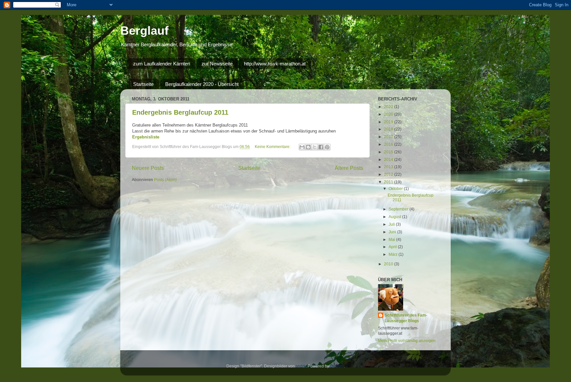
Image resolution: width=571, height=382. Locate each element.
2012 (389, 174)
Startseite (143, 84)
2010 (389, 264)
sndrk (301, 366)
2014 (389, 159)
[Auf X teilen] (314, 147)
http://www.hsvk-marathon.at (275, 63)
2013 (389, 167)
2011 (389, 182)
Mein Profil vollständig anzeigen (407, 340)
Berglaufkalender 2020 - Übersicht (202, 84)
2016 (389, 144)
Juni (393, 232)
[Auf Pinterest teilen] (327, 147)
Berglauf (144, 30)
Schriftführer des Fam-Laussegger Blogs (406, 318)
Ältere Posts (349, 168)
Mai (392, 239)
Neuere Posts (148, 168)
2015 (389, 152)
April (393, 247)
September (399, 209)
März (394, 254)
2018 (389, 129)
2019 (389, 122)
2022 (389, 106)
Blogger (337, 366)
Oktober (396, 188)
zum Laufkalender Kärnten (161, 63)
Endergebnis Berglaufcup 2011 (180, 112)
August (395, 216)
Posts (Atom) (165, 179)
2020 (389, 114)
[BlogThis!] (308, 147)
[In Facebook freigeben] (321, 147)
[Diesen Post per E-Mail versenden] (302, 147)
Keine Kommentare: (273, 146)
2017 (389, 136)
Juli (392, 224)
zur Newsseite (217, 63)
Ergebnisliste (145, 136)
